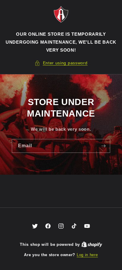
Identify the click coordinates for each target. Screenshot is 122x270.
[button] (61, 63)
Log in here (87, 255)
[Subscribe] (103, 146)
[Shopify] (91, 244)
